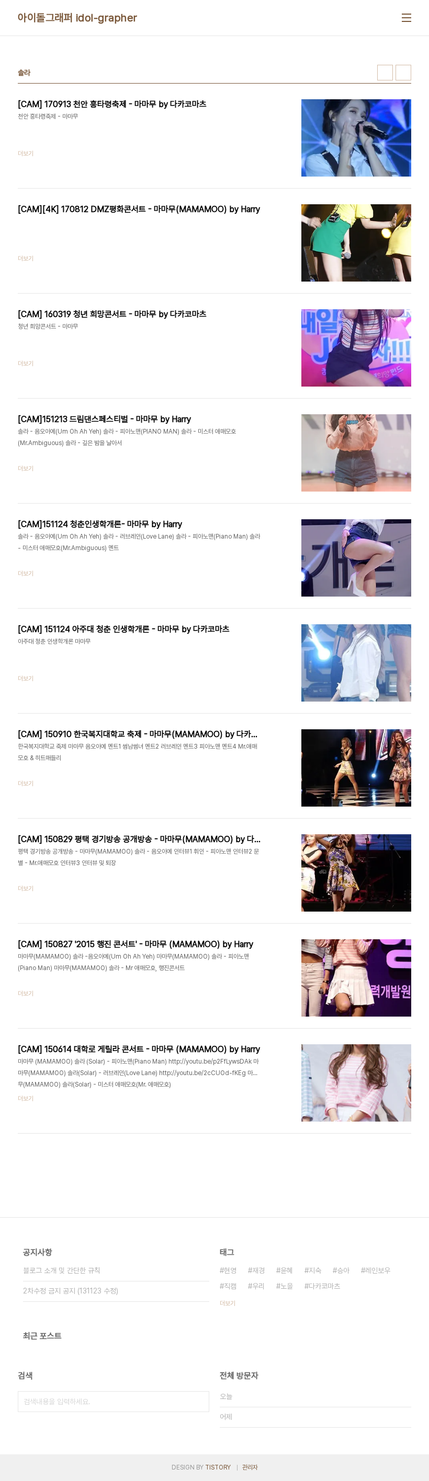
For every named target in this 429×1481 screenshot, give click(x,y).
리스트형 (403, 72)
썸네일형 (385, 72)
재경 (258, 1270)
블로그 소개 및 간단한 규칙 (61, 1270)
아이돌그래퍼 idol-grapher (78, 17)
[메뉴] (406, 17)
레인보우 (377, 1270)
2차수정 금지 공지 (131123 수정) (70, 1291)
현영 (230, 1270)
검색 (199, 1402)
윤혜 (286, 1270)
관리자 (250, 1467)
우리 (258, 1286)
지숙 (315, 1270)
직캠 (230, 1286)
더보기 (227, 1303)
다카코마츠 (324, 1286)
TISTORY (218, 1467)
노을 (286, 1286)
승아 (343, 1270)
